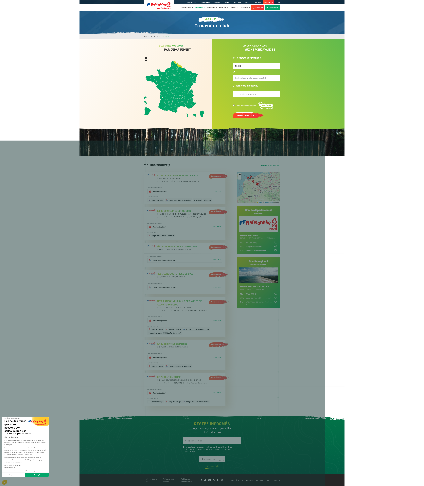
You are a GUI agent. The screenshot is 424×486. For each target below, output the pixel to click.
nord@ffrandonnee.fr (253, 246)
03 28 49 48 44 (164, 310)
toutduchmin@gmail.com (198, 383)
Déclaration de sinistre (254, 480)
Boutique (217, 2)
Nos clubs (222, 8)
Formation (257, 2)
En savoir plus (216, 176)
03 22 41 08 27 (251, 294)
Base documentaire (272, 480)
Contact (232, 480)
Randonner (211, 8)
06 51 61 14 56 (178, 310)
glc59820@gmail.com (196, 217)
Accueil (146, 37)
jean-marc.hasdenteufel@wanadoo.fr (186, 181)
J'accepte (37, 475)
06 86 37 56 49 (164, 383)
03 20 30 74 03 (164, 181)
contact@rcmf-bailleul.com (197, 310)
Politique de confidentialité (186, 480)
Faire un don (268, 2)
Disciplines (199, 8)
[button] (259, 185)
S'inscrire (210, 466)
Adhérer (233, 8)
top (202, 471)
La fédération (186, 8)
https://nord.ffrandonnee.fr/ (256, 250)
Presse (247, 2)
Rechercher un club (245, 115)
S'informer (244, 8)
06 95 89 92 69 (164, 217)
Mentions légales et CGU (151, 480)
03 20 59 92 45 (251, 243)
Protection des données (168, 480)
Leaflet (260, 202)
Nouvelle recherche (270, 165)
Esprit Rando (205, 2)
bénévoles (237, 2)
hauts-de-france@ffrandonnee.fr (258, 298)
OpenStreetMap (268, 202)
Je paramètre (13, 475)
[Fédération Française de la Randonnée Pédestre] (159, 5)
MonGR (227, 2)
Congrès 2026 (191, 2)
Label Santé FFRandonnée (246, 105)
